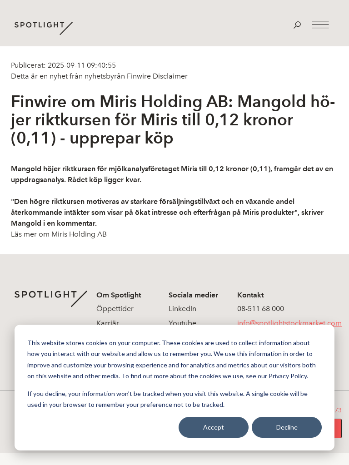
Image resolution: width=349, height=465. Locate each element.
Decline (287, 427)
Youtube (182, 323)
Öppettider (115, 308)
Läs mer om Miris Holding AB (59, 234)
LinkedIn (182, 308)
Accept (213, 427)
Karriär (107, 323)
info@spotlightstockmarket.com (289, 323)
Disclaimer (169, 76)
